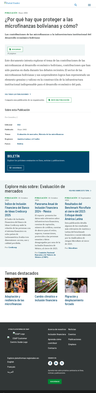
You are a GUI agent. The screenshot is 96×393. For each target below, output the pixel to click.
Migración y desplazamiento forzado (74, 300)
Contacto (52, 348)
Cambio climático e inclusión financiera (46, 298)
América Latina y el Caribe (28, 139)
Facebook (50, 363)
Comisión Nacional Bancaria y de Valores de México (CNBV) (45, 254)
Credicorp (12, 247)
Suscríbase (17, 168)
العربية (10, 371)
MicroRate (72, 248)
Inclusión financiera (57, 334)
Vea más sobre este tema (79, 190)
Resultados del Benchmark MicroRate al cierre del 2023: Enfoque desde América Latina (78, 211)
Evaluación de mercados (27, 134)
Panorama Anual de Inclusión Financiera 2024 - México (46, 207)
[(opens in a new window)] (19, 333)
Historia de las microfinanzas (51, 134)
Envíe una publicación (60, 100)
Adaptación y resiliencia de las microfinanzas (14, 300)
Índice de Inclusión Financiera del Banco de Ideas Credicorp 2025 (17, 209)
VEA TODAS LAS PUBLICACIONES (17, 94)
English (10, 361)
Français (11, 366)
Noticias (72, 329)
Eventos (72, 334)
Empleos (72, 344)
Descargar (16, 49)
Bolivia (20, 144)
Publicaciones (74, 339)
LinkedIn (56, 363)
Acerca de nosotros (57, 329)
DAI (18, 124)
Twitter (62, 363)
